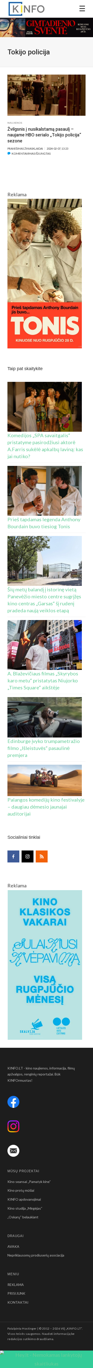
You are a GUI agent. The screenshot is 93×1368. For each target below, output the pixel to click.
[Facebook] (13, 856)
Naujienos (14, 122)
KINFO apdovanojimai (24, 1199)
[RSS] (42, 856)
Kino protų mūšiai (20, 1190)
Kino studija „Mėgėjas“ (24, 1208)
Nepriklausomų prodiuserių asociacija (35, 1255)
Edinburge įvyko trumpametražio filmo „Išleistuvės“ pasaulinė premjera (43, 748)
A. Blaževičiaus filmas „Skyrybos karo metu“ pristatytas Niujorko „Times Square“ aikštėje (42, 680)
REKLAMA (15, 1284)
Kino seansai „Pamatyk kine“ (29, 1181)
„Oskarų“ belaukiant (22, 1217)
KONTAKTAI (18, 1302)
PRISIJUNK (16, 1293)
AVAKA (13, 1246)
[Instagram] (27, 856)
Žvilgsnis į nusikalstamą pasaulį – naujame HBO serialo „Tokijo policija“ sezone (44, 134)
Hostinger (29, 1328)
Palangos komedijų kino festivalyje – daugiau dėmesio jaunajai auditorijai (46, 807)
